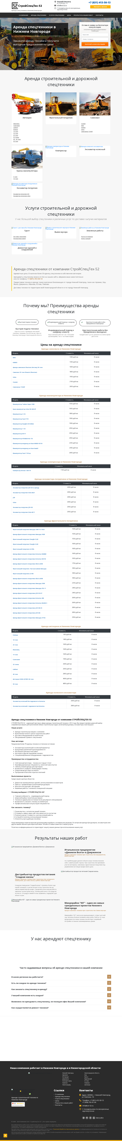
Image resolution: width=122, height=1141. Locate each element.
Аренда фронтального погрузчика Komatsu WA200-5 (30, 603)
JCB (14, 497)
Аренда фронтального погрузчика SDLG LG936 (28, 578)
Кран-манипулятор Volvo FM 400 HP (24, 409)
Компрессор (61, 150)
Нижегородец (66, 1085)
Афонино (65, 1075)
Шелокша (87, 1085)
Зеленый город (66, 1081)
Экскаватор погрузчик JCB (21, 194)
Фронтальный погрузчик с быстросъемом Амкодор (29, 569)
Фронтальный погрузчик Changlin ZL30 (25, 544)
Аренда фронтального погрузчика (61, 521)
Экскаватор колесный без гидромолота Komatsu (29, 701)
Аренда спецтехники (62, 1096)
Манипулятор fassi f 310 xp (22, 453)
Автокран (27, 117)
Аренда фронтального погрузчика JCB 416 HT (27, 593)
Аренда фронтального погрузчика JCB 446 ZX (27, 608)
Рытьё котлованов (87, 236)
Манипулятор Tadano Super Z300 (23, 404)
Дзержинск (65, 1079)
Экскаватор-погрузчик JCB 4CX (23, 507)
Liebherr (15, 127)
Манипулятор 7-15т (19, 429)
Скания (83, 124)
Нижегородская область (91, 1073)
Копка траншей (85, 238)
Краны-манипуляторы (27, 171)
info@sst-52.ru (62, 5)
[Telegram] (83, 1117)
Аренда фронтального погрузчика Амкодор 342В (29, 534)
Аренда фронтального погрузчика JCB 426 (26, 613)
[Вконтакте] (86, 1117)
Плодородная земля (19, 238)
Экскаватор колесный (95, 149)
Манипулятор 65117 (19, 434)
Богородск (65, 1077)
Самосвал (94, 117)
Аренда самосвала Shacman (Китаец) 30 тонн (28, 367)
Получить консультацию (95, 44)
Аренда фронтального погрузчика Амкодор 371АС (29, 618)
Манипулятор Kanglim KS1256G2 (23, 424)
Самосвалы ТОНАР (87, 131)
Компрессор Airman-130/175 (22, 470)
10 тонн (15, 179)
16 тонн (15, 133)
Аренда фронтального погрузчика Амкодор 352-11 (29, 588)
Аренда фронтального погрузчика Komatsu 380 (28, 598)
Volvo (82, 129)
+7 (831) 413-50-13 (35, 279)
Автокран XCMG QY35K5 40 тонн (23, 679)
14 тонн (15, 131)
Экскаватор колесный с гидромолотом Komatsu (28, 706)
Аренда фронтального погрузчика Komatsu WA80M (29, 554)
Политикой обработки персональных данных (66, 1129)
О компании (23, 15)
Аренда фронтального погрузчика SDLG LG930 (28, 564)
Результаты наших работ (83, 15)
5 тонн (15, 177)
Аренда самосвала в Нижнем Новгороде (61, 349)
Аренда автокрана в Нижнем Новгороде (61, 626)
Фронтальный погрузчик (61, 117)
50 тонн (15, 141)
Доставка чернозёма (19, 236)
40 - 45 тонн (17, 139)
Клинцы (15, 129)
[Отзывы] (90, 1117)
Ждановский (88, 1079)
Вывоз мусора (61, 232)
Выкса (86, 1077)
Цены (69, 15)
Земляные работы (95, 230)
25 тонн (15, 135)
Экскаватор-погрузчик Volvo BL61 (24, 492)
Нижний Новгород (67, 1073)
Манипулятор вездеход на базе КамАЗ (25, 448)
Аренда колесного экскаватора (61, 692)
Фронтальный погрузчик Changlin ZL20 (25, 539)
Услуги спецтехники (62, 1098)
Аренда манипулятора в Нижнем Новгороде (61, 395)
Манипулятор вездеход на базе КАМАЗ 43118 (27, 443)
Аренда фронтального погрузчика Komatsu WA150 (29, 559)
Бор (85, 1075)
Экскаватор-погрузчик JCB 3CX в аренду (26, 488)
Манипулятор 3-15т (19, 414)
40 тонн (15, 674)
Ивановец (16, 124)
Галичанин (16, 125)
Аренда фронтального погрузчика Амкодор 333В (29, 583)
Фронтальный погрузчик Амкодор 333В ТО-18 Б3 (28, 529)
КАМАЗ (83, 127)
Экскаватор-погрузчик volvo (21, 196)
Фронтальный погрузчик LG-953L (23, 549)
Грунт (27, 230)
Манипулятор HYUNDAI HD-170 (23, 438)
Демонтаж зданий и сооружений (27, 249)
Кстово (86, 1081)
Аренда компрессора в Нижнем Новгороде (61, 462)
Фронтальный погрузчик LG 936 (23, 573)
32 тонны (16, 137)
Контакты (99, 15)
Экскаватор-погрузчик (27, 188)
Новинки (87, 1083)
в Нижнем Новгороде (34, 10)
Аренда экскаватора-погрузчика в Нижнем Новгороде (61, 479)
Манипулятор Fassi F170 (20, 419)
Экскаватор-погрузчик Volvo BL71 (24, 512)
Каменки (65, 1083)
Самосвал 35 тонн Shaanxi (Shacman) (25, 372)
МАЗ (82, 125)
